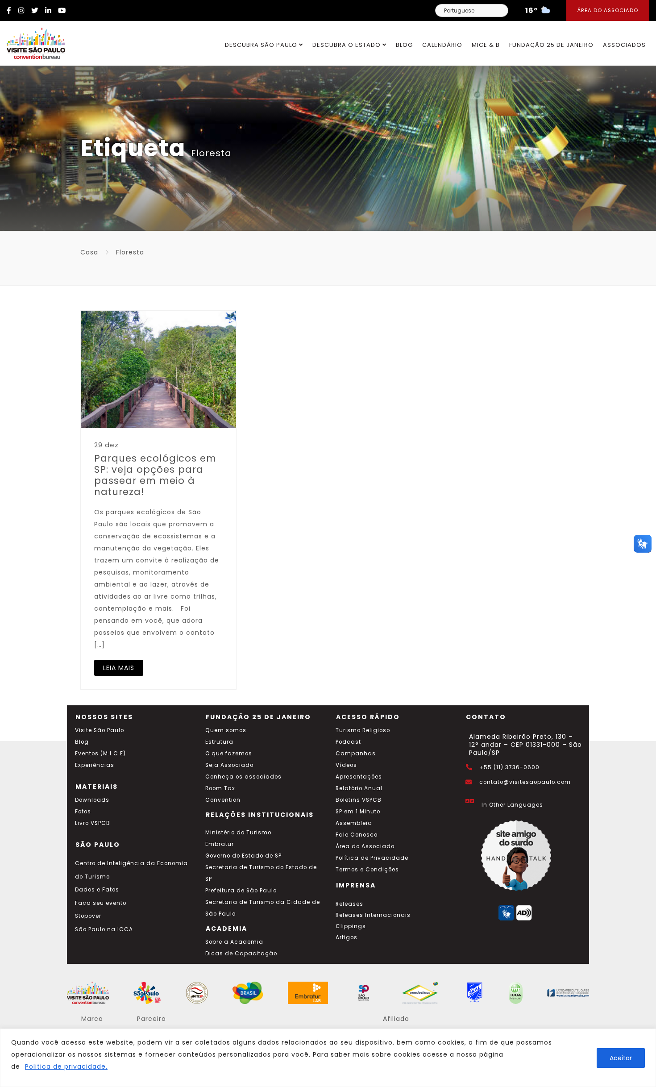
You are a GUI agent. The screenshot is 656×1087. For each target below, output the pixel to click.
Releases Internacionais (373, 915)
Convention (223, 800)
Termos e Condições (367, 869)
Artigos (346, 937)
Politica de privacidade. (66, 1066)
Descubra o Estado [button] (347, 45)
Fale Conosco (357, 834)
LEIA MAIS (118, 667)
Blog (404, 45)
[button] (643, 544)
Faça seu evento (100, 903)
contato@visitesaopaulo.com (525, 782)
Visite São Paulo (99, 730)
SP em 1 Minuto (358, 811)
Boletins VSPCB (359, 800)
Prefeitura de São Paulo (241, 890)
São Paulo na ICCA (104, 929)
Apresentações (359, 776)
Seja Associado (229, 765)
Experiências (94, 765)
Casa (89, 252)
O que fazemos (228, 753)
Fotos (83, 811)
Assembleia (354, 823)
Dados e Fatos (97, 889)
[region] (328, 1058)
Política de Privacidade (372, 858)
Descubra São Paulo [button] (262, 45)
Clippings (351, 926)
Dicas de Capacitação (241, 953)
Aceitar (621, 1058)
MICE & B (486, 45)
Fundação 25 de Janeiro (551, 45)
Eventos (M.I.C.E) (100, 753)
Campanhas (356, 753)
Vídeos (346, 765)
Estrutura (219, 741)
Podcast (348, 741)
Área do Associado (607, 10)
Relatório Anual (359, 788)
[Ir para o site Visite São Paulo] (32, 41)
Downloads (92, 800)
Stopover (88, 916)
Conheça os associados (243, 776)
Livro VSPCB (92, 823)
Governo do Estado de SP (243, 855)
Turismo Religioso (363, 730)
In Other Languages (512, 804)
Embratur (219, 844)
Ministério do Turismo (238, 832)
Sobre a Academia (234, 941)
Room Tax (220, 788)
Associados (624, 45)
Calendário (442, 45)
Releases (349, 904)
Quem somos (225, 730)
